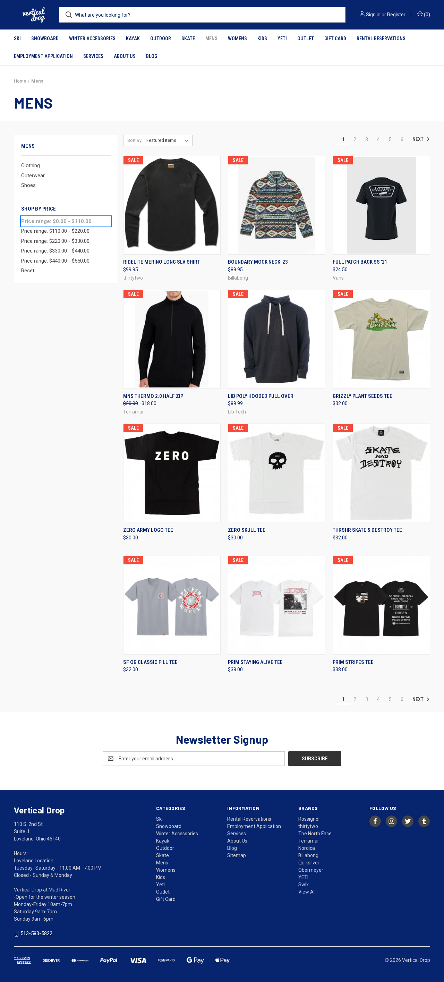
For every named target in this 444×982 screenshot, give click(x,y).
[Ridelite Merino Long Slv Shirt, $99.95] (172, 205)
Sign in (373, 14)
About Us (125, 56)
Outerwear (33, 175)
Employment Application (43, 56)
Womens (237, 38)
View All (307, 892)
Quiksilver (308, 862)
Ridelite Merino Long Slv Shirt (161, 262)
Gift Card (335, 38)
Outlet (305, 38)
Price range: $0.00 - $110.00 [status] (56, 221)
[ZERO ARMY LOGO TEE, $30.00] (172, 473)
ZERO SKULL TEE (246, 530)
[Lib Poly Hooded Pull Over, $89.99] (276, 339)
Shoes (28, 185)
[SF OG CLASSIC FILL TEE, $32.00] (172, 605)
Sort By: (135, 140)
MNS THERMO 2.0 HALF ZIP (153, 396)
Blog (151, 56)
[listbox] (168, 140)
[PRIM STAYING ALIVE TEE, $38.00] (276, 605)
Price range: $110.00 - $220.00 (55, 231)
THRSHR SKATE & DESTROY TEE (367, 530)
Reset (27, 270)
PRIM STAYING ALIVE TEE (255, 662)
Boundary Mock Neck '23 (258, 262)
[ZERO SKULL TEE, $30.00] (276, 473)
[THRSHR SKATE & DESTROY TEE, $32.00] (381, 473)
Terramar (308, 841)
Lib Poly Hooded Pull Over (260, 396)
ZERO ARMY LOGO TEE (148, 530)
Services (93, 56)
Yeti (282, 38)
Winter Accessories (92, 38)
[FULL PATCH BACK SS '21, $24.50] (381, 205)
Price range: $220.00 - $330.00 (55, 241)
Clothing (30, 165)
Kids (262, 38)
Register (396, 14)
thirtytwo (308, 826)
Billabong (308, 855)
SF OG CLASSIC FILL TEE (150, 662)
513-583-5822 (36, 933)
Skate (188, 38)
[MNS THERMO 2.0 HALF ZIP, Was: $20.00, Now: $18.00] (172, 339)
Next (418, 139)
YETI (303, 877)
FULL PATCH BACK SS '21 (360, 262)
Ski (17, 38)
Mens (211, 38)
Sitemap (236, 855)
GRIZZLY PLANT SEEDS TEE (362, 396)
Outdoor (160, 38)
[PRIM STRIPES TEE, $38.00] (381, 605)
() (426, 14)
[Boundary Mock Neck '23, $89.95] (276, 205)
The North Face (315, 833)
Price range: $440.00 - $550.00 (55, 261)
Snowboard (45, 38)
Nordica (306, 848)
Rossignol (308, 819)
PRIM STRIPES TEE (353, 662)
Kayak (133, 38)
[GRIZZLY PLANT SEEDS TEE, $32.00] (381, 339)
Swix (303, 884)
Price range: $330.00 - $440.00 (55, 251)
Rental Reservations (381, 38)
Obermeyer (310, 870)
